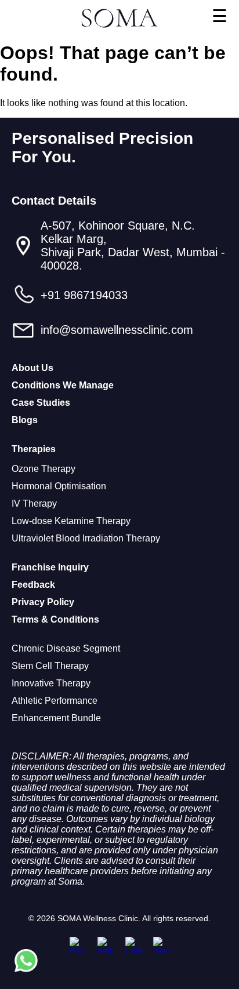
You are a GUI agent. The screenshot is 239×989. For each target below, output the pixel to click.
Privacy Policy (43, 602)
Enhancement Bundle (56, 718)
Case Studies (41, 403)
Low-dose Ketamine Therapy (71, 521)
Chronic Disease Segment (66, 648)
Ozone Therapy (43, 469)
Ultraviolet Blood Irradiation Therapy (86, 538)
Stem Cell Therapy (50, 666)
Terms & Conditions (55, 619)
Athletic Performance (54, 701)
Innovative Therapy (51, 683)
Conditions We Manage (63, 385)
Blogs (25, 420)
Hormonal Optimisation (59, 486)
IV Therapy (34, 503)
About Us (32, 368)
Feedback (33, 585)
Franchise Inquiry (50, 567)
